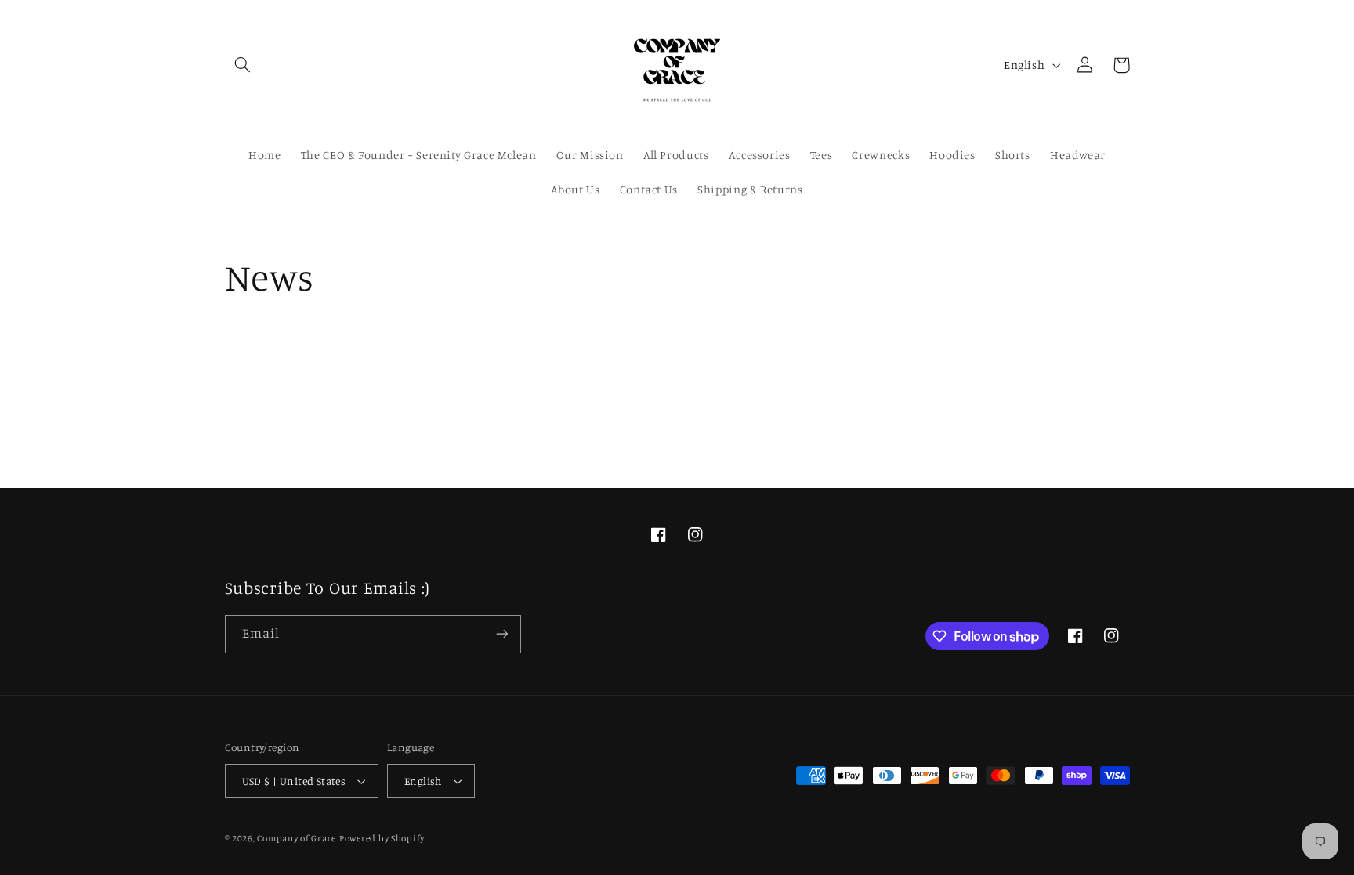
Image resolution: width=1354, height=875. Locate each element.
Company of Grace (296, 838)
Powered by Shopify (382, 838)
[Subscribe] (501, 634)
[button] (243, 65)
